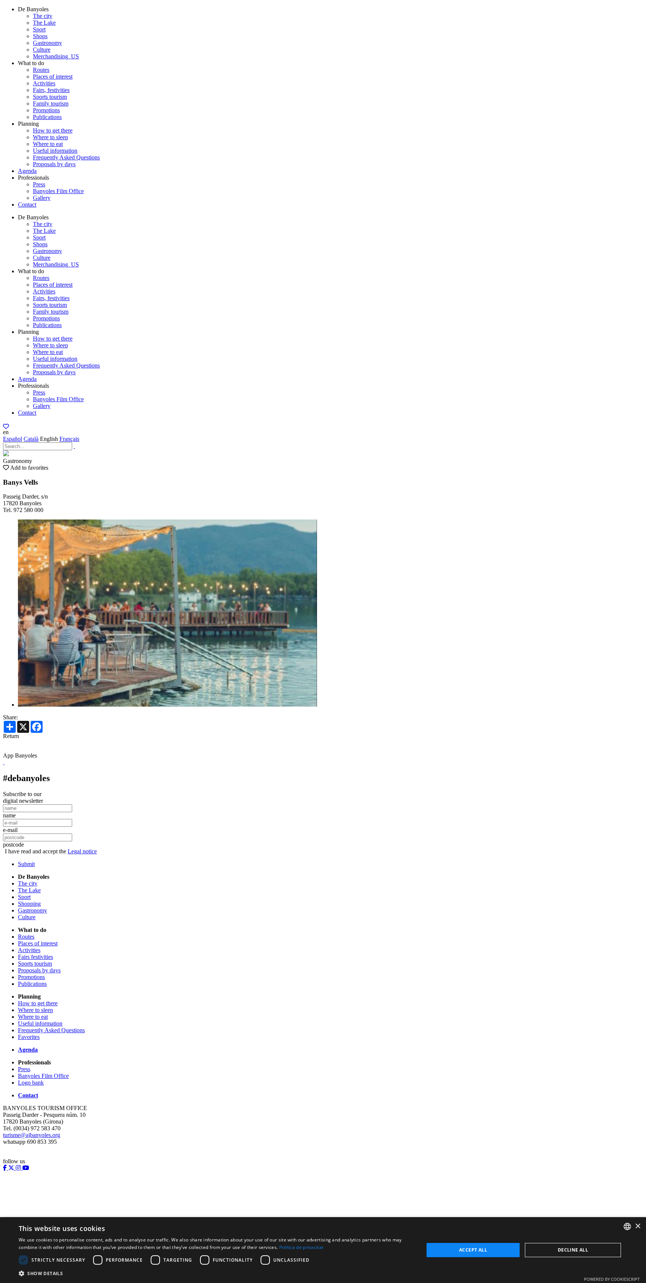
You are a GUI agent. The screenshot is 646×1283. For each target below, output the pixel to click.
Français (69, 439)
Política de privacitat (301, 1247)
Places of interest (53, 76)
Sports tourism (50, 97)
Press (39, 184)
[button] (215, 1273)
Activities (44, 83)
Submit (26, 864)
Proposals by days (54, 164)
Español (12, 439)
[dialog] (323, 1250)
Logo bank (31, 1082)
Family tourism (50, 103)
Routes (41, 70)
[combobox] (627, 1226)
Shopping (29, 903)
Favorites (29, 1037)
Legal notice (82, 851)
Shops (40, 36)
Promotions (46, 110)
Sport (39, 29)
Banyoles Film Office (58, 191)
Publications (47, 117)
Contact (27, 204)
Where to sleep (50, 137)
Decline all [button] (573, 1250)
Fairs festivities (35, 957)
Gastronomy (47, 43)
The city (42, 16)
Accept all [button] (473, 1250)
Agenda (27, 171)
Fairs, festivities (51, 90)
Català (31, 439)
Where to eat (48, 144)
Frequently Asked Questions (66, 157)
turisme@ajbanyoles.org (31, 1135)
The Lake (44, 22)
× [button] (637, 1226)
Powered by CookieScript (612, 1279)
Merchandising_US (56, 56)
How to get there (53, 130)
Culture (41, 49)
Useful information (55, 150)
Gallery (41, 198)
